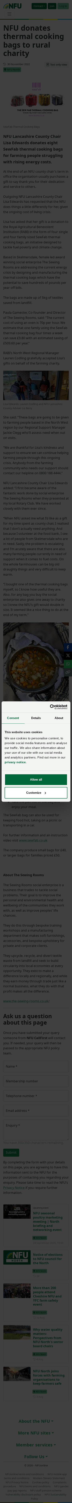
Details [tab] (36, 718)
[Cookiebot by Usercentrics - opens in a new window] (50, 706)
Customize (33, 792)
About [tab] (59, 718)
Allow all (36, 779)
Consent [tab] (13, 718)
